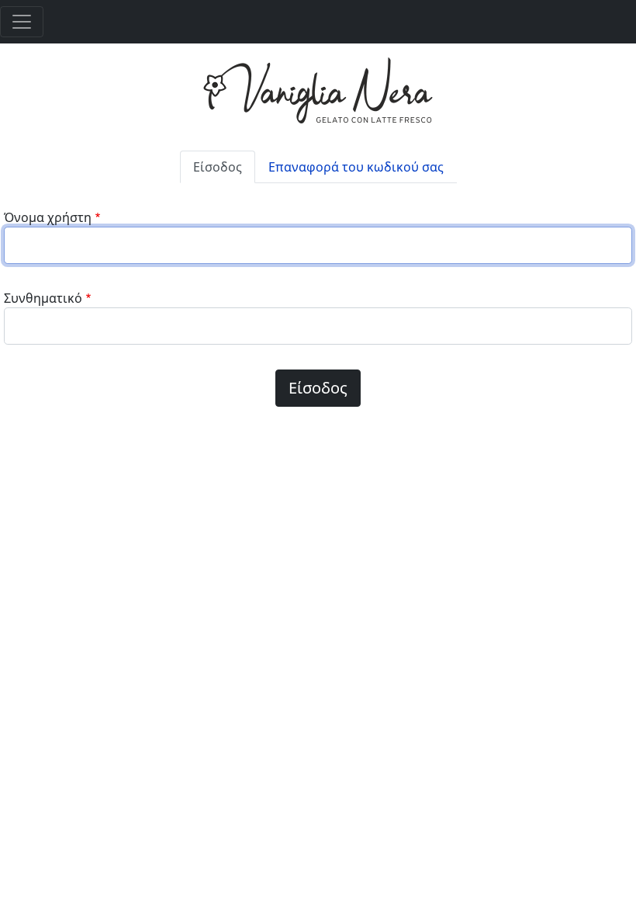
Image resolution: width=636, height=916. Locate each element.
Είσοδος (217, 166)
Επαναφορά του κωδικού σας (356, 166)
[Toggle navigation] (21, 21)
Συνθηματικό (43, 298)
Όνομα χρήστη (48, 217)
